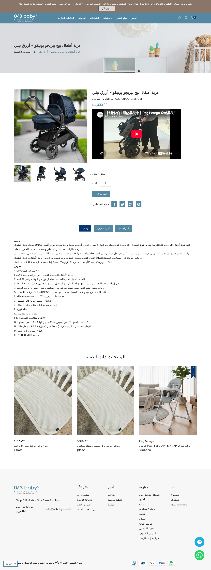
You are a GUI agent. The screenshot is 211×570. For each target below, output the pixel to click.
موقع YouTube (179, 504)
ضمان (142, 518)
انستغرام (175, 499)
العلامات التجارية (66, 18)
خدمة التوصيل (146, 528)
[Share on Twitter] (122, 204)
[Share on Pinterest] (138, 204)
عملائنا (111, 504)
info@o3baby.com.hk (59, 509)
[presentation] (22, 173)
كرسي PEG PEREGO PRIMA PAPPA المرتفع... (165, 446)
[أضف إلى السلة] (164, 427)
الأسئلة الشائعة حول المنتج (149, 497)
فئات (141, 504)
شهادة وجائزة (84, 504)
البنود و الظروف (147, 533)
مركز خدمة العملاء (86, 509)
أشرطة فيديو (103, 228)
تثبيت (142, 514)
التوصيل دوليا (146, 523)
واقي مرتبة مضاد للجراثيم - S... (31, 446)
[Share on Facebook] (114, 204)
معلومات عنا (83, 495)
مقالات (111, 495)
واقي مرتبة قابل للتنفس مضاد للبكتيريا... (98, 446)
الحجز (134, 18)
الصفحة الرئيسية (22, 51)
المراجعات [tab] (124, 228)
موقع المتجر (122, 18)
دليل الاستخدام (147, 509)
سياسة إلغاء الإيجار (149, 538)
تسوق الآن (107, 8)
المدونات (82, 18)
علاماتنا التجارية (85, 499)
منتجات (106, 18)
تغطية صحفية (115, 499)
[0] (192, 18)
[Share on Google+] (130, 204)
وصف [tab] (85, 228)
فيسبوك (175, 495)
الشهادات (94, 18)
